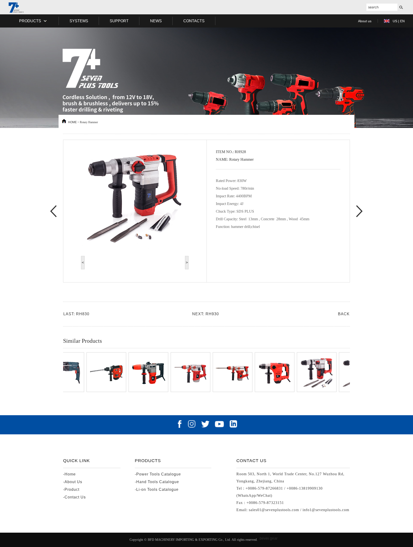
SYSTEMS (79, 21)
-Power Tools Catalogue (158, 474)
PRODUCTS (30, 21)
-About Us (72, 482)
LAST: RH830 (76, 314)
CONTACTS (194, 21)
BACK (344, 314)
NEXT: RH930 (205, 314)
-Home (69, 474)
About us (364, 21)
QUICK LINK (76, 460)
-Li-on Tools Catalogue (157, 489)
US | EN (399, 21)
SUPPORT (119, 21)
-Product (71, 489)
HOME (72, 122)
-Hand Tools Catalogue (157, 482)
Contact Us (251, 460)
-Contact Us (74, 497)
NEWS (156, 21)
